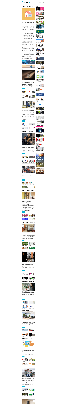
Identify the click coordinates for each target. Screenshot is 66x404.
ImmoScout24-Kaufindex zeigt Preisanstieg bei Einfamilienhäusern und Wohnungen (28, 338)
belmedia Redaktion (26, 262)
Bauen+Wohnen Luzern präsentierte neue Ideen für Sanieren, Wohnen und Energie (27, 131)
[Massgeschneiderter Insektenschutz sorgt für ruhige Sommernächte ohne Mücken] (28, 287)
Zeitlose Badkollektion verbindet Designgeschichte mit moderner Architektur (28, 69)
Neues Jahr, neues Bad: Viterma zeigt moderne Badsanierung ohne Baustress (28, 222)
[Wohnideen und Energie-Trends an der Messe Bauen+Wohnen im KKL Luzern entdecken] (28, 169)
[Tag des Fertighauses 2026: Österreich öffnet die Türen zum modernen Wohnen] (28, 257)
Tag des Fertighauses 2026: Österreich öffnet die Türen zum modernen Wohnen (28, 251)
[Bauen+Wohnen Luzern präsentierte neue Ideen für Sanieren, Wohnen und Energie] (28, 139)
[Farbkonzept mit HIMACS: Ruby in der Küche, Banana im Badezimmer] (28, 195)
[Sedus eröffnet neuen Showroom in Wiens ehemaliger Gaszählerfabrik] (28, 315)
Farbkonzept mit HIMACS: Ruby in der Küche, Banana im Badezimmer (28, 190)
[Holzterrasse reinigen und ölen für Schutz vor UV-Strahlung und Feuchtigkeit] (28, 104)
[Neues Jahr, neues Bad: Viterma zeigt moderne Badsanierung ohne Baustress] (28, 228)
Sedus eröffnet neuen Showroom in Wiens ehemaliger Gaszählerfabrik (27, 310)
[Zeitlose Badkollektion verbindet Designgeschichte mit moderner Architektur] (28, 75)
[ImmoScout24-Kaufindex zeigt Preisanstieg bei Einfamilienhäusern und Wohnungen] (28, 343)
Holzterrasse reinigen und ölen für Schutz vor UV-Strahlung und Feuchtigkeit (28, 99)
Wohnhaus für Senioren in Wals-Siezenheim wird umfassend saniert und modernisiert (28, 367)
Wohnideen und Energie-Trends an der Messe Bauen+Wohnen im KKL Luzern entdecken (28, 164)
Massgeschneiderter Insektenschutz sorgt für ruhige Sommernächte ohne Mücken (28, 281)
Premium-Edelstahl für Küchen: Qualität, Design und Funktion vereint (27, 397)
